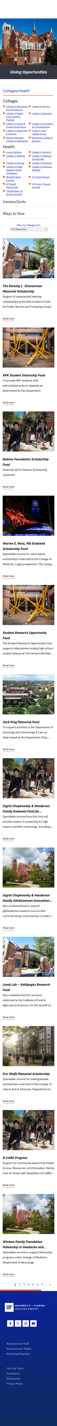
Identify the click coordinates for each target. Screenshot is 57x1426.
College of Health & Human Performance (16, 125)
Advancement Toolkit (18, 1348)
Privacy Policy (14, 1383)
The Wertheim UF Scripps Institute (14, 193)
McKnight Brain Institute (13, 179)
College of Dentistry (41, 152)
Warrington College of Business (42, 139)
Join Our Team (15, 1368)
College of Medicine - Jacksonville (42, 158)
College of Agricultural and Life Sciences (17, 108)
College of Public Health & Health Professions (14, 170)
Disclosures (13, 1378)
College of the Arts (41, 106)
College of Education (42, 113)
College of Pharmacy (42, 163)
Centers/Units (14, 201)
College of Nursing (15, 163)
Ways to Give (14, 213)
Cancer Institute (14, 152)
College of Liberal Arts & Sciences (17, 132)
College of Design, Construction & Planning (14, 116)
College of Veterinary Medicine (42, 168)
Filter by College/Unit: (29, 225)
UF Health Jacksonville (12, 186)
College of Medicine (15, 156)
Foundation (13, 1373)
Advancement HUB (17, 1343)
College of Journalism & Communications (42, 125)
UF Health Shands (40, 177)
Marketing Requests (18, 1354)
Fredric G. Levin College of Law (39, 132)
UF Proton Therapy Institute (41, 186)
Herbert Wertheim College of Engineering (17, 139)
